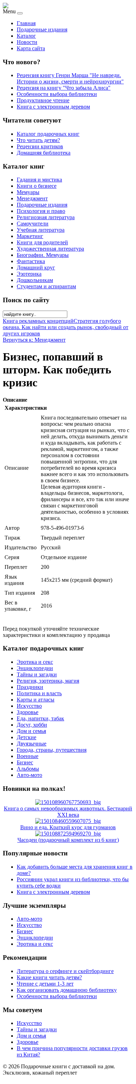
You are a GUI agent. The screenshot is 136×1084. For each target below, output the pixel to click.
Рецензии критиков (40, 146)
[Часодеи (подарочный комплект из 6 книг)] (68, 834)
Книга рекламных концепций (38, 321)
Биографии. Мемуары (43, 255)
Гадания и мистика (39, 180)
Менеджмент (32, 198)
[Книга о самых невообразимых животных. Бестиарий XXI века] (68, 802)
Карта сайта (31, 48)
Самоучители (32, 224)
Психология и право (41, 211)
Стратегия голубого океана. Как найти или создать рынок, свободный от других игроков (65, 327)
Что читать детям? (38, 140)
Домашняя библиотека (43, 153)
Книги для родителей (42, 242)
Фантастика (31, 261)
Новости (27, 42)
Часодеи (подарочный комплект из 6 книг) (68, 840)
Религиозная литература (46, 217)
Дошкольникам (35, 280)
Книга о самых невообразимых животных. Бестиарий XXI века (68, 811)
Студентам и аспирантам (46, 286)
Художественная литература (50, 249)
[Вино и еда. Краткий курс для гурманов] (68, 821)
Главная (26, 23)
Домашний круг (36, 267)
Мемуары (28, 192)
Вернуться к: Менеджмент (34, 340)
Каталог (26, 36)
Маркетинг (30, 236)
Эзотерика (29, 274)
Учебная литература (41, 230)
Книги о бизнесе (36, 186)
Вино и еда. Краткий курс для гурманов (68, 827)
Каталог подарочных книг (48, 134)
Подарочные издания (42, 29)
